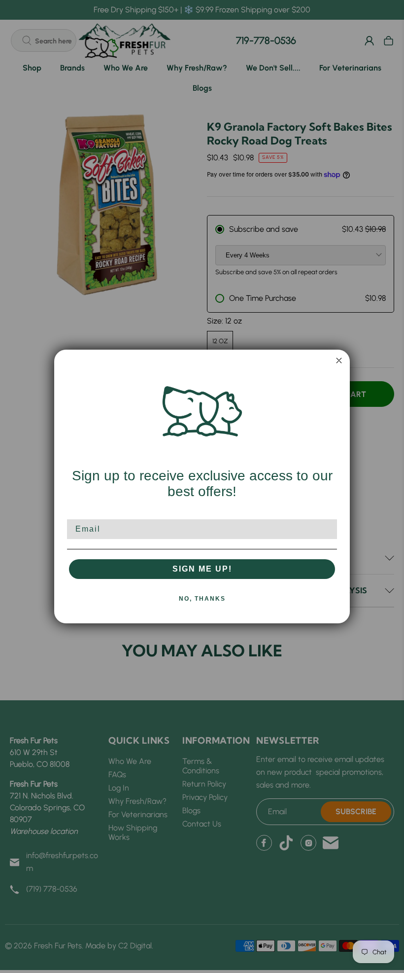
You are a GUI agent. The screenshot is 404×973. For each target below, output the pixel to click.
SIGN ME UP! (202, 569)
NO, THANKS (202, 598)
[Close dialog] (339, 360)
